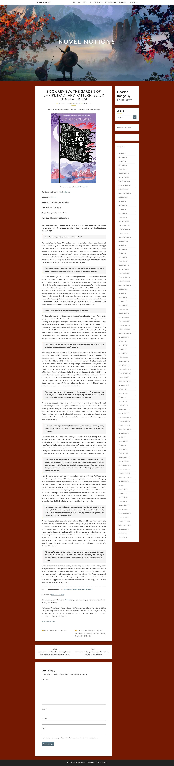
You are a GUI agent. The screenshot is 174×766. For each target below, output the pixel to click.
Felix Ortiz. (125, 100)
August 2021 (122, 385)
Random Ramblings (95, 2)
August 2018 (122, 529)
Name (44, 709)
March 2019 (122, 501)
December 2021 (123, 369)
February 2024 (123, 265)
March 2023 (122, 309)
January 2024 (123, 269)
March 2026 (122, 169)
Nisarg (104, 762)
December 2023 (123, 273)
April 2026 (122, 165)
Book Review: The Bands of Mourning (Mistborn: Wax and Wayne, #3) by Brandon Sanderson (54, 652)
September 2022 (124, 333)
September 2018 (124, 525)
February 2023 (123, 313)
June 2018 (122, 537)
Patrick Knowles (81, 187)
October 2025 (123, 189)
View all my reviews (48, 621)
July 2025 (121, 201)
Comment (46, 679)
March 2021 (122, 405)
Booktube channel (57, 595)
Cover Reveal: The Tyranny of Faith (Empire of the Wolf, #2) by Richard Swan (93, 652)
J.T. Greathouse (64, 192)
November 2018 (123, 517)
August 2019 (122, 481)
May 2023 (121, 301)
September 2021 (124, 381)
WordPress (91, 762)
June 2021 (122, 393)
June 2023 (122, 297)
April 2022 (122, 353)
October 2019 (123, 473)
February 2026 (123, 173)
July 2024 (121, 245)
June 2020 (122, 441)
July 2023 (121, 293)
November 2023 (123, 277)
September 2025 (124, 193)
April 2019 (122, 497)
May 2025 (121, 209)
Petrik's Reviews (61, 630)
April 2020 (122, 449)
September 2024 (124, 237)
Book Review (88, 630)
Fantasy (96, 630)
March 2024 (122, 261)
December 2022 (123, 321)
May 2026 (121, 161)
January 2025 (123, 221)
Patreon (67, 600)
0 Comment (87, 103)
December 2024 (123, 225)
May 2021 (121, 397)
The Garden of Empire (83, 636)
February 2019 (123, 505)
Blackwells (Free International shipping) (78, 589)
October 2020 (123, 425)
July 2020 (121, 437)
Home (73, 2)
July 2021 (121, 389)
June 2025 (122, 205)
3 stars (79, 630)
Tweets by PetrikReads (124, 127)
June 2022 (122, 345)
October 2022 (123, 329)
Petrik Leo (77, 103)
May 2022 (121, 349)
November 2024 (123, 229)
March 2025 (122, 217)
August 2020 (122, 433)
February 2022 (123, 361)
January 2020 (123, 461)
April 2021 (122, 401)
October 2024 (123, 233)
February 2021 (123, 409)
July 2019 (121, 485)
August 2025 (122, 197)
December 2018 (123, 513)
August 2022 (122, 337)
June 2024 (122, 249)
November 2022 (123, 325)
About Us (133, 2)
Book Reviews (82, 2)
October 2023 (123, 281)
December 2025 (123, 181)
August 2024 (122, 241)
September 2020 (124, 429)
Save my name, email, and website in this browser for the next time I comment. (71, 738)
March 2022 (122, 357)
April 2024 (122, 257)
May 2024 (121, 253)
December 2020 (123, 417)
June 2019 (122, 489)
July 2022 (121, 341)
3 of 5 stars (53, 197)
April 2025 (122, 213)
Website (44, 728)
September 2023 (124, 285)
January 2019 (123, 509)
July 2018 (121, 533)
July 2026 (121, 153)
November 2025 (123, 185)
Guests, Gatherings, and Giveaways (115, 2)
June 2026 (122, 157)
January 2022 (123, 365)
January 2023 (123, 317)
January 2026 (123, 177)
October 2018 (123, 521)
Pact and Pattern (99, 633)
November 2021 (123, 373)
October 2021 (123, 377)
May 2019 (121, 493)
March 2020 (122, 453)
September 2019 (124, 477)
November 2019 (123, 469)
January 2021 (123, 413)
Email (44, 719)
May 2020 (121, 445)
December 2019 (123, 465)
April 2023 (122, 305)
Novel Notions (43, 2)
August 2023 (122, 289)
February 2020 (123, 457)
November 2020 (123, 421)
